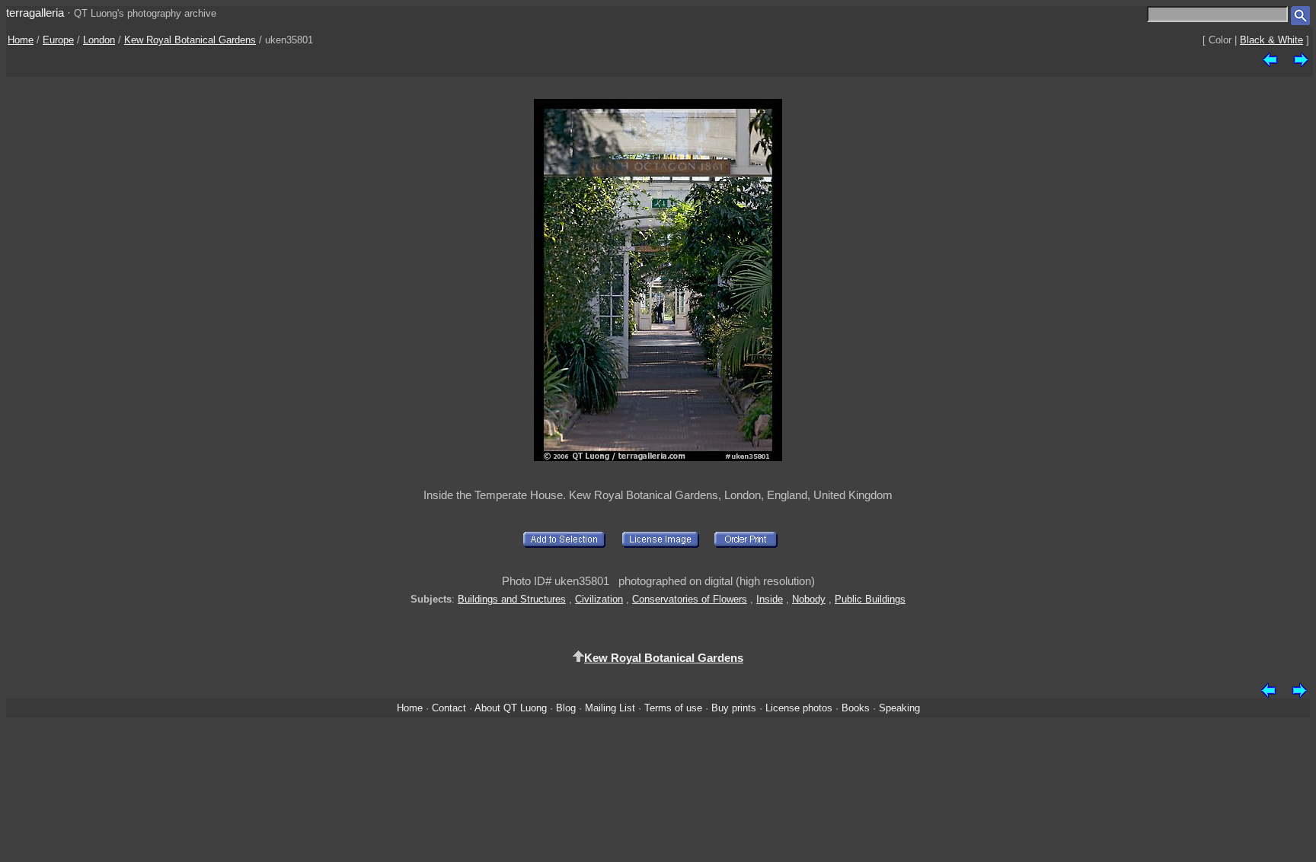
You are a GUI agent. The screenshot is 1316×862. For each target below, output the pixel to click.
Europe (58, 40)
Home (21, 40)
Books (856, 708)
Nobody (809, 599)
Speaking (899, 708)
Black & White (1271, 40)
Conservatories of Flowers (689, 599)
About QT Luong (510, 708)
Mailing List (610, 708)
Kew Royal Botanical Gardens (190, 40)
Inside (769, 599)
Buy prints (733, 708)
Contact (449, 708)
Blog (566, 708)
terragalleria (35, 12)
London (99, 40)
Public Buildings (870, 599)
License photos (798, 708)
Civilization (599, 599)
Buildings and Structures (512, 599)
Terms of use (673, 708)
